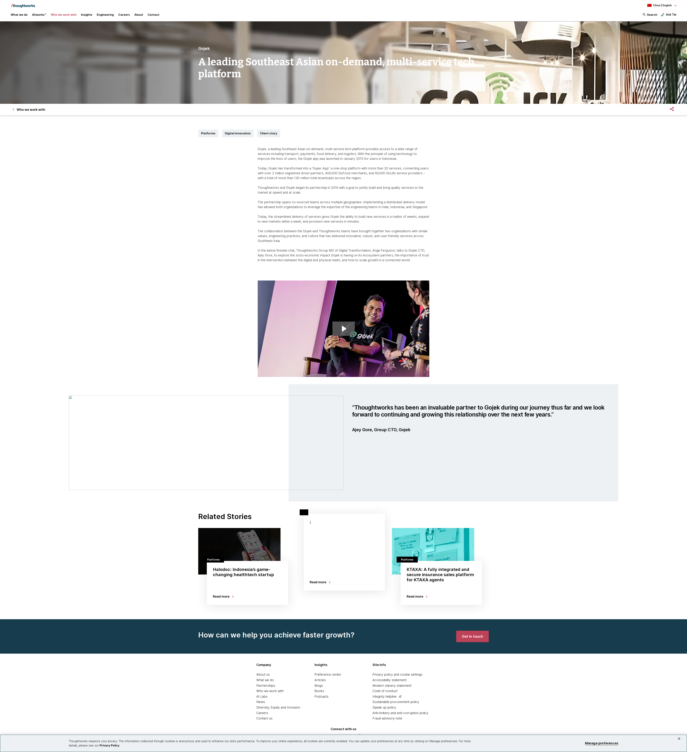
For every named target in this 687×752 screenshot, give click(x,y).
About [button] (138, 14)
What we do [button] (19, 14)
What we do (265, 680)
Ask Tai (671, 14)
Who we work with (270, 691)
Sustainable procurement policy (395, 702)
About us (263, 674)
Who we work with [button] (64, 14)
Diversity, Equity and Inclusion (278, 707)
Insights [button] (86, 14)
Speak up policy (384, 707)
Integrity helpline (384, 696)
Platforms (208, 133)
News (260, 702)
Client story (268, 133)
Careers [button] (124, 14)
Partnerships (265, 685)
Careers (262, 713)
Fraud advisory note (387, 718)
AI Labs (261, 696)
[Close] (679, 739)
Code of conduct (385, 691)
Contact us (264, 718)
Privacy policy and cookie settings (397, 674)
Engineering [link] (105, 14)
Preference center (328, 674)
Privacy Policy (109, 745)
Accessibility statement (389, 680)
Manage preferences (601, 743)
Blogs (319, 685)
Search (652, 14)
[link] (472, 636)
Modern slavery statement (391, 685)
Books (319, 691)
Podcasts (321, 696)
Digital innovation (238, 133)
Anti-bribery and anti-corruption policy (400, 713)
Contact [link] (153, 14)
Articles (320, 680)
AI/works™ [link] (39, 14)
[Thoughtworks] (23, 4)
